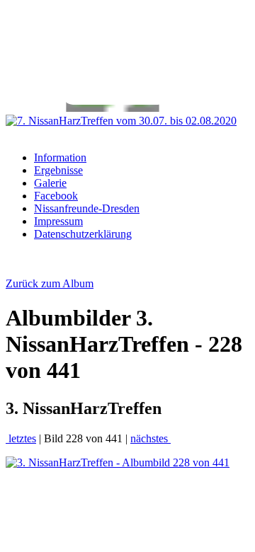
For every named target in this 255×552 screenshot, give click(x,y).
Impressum (58, 221)
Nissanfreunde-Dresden (87, 208)
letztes (21, 438)
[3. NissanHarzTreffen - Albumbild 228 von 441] (118, 462)
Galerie (50, 183)
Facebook (56, 196)
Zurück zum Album (50, 283)
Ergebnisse (58, 170)
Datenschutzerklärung (83, 234)
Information (60, 157)
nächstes (150, 438)
